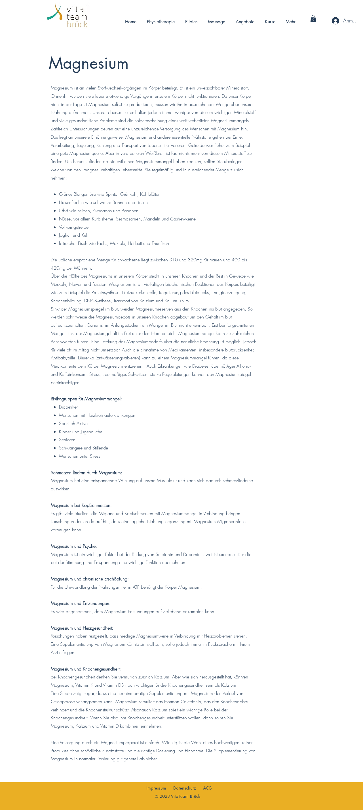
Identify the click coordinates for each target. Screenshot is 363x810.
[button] (313, 18)
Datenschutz (184, 788)
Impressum (156, 788)
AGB (207, 788)
